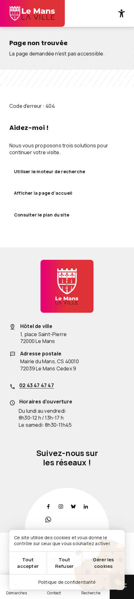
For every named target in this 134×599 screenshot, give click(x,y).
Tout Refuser (64, 562)
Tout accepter (28, 562)
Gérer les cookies (103, 562)
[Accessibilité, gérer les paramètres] (121, 13)
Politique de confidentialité (67, 582)
